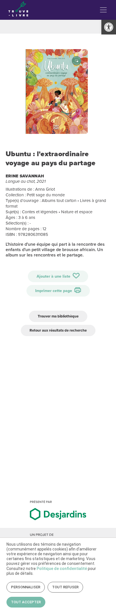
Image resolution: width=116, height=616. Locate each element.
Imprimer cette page (54, 291)
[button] (108, 27)
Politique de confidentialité (62, 568)
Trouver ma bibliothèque (58, 316)
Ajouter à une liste (54, 276)
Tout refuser (65, 587)
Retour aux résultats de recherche (58, 330)
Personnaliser (25, 587)
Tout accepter (26, 602)
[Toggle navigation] (103, 10)
